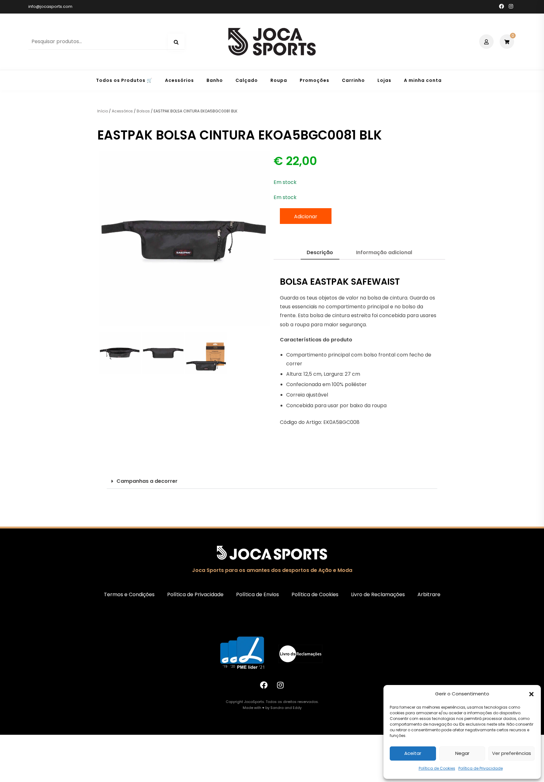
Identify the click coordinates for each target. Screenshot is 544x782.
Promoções (314, 80)
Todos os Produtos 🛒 (124, 80)
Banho (215, 80)
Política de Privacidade (480, 768)
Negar (462, 753)
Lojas (384, 80)
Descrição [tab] (320, 252)
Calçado (246, 80)
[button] (531, 694)
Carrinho (353, 80)
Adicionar (305, 216)
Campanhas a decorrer (147, 481)
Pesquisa (176, 42)
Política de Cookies (437, 768)
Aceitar (412, 753)
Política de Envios (257, 594)
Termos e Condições (129, 594)
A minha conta (423, 80)
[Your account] (487, 41)
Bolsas (143, 111)
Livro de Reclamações (378, 594)
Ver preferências (511, 753)
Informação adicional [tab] (384, 252)
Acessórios (179, 80)
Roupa (278, 80)
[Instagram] (280, 685)
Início (102, 111)
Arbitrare (428, 594)
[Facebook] (263, 685)
